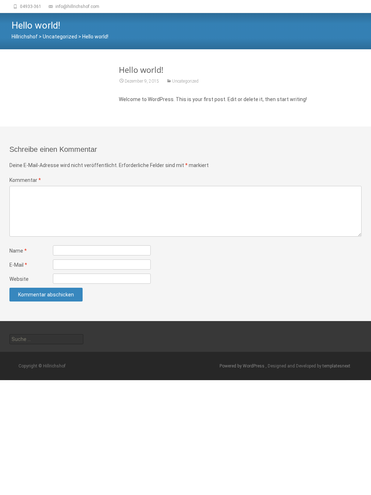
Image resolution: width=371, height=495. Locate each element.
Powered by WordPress (243, 366)
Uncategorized (185, 81)
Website (19, 279)
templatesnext (336, 366)
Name (18, 251)
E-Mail (18, 265)
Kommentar (25, 180)
